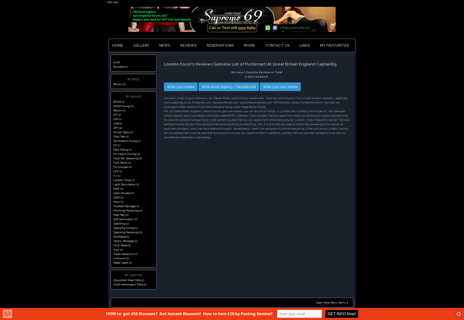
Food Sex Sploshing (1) (127, 158)
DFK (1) (117, 128)
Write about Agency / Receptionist (229, 87)
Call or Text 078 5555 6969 (232, 28)
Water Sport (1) (122, 262)
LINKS (304, 45)
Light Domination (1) (126, 184)
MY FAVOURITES (335, 45)
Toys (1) (118, 249)
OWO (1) (118, 197)
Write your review (181, 87)
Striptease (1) (121, 236)
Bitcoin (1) (119, 84)
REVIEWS (188, 45)
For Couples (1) (122, 167)
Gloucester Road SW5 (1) (128, 280)
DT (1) (116, 145)
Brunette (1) (120, 66)
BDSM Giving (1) (123, 106)
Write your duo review (280, 87)
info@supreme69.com (295, 27)
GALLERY (141, 45)
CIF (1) (117, 114)
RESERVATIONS (220, 45)
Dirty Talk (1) (121, 136)
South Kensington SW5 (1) (129, 284)
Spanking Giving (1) (125, 228)
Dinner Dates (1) (123, 132)
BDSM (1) (118, 101)
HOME (117, 45)
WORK (249, 45)
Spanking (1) (121, 223)
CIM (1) (117, 119)
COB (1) (117, 123)
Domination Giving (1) (126, 141)
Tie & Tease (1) (122, 245)
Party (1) (118, 202)
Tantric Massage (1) (125, 241)
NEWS (164, 45)
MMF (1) (118, 188)
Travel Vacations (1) (125, 254)
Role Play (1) (120, 215)
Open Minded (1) (123, 193)
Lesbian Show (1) (124, 180)
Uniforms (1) (121, 258)
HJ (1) (116, 175)
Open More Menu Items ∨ (332, 302)
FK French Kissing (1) (126, 154)
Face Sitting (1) (122, 149)
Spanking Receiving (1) (127, 232)
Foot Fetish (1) (122, 162)
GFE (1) (117, 171)
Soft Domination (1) (125, 219)
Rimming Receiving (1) (127, 210)
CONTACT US (277, 45)
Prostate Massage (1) (126, 206)
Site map (112, 2)
